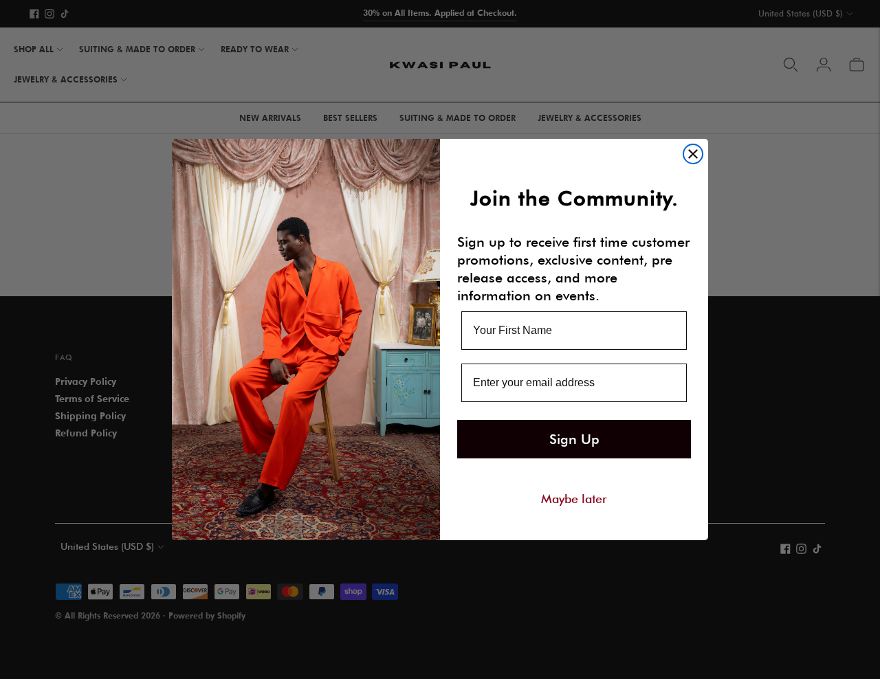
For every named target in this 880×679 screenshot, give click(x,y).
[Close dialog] (693, 154)
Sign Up (574, 439)
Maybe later (574, 498)
